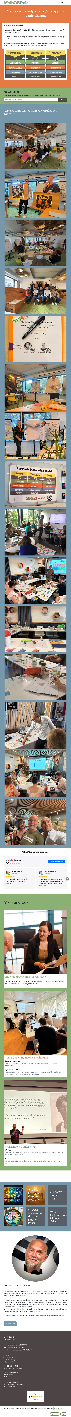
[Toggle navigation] (65, 3)
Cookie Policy (58, 1408)
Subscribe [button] (62, 100)
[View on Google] (8, 872)
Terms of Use (9, 1362)
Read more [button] (9, 883)
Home (7, 1355)
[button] (3, 878)
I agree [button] (64, 1414)
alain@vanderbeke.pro (14, 1368)
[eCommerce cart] (62, 2)
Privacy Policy (10, 1360)
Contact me (10, 1323)
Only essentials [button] (54, 1414)
